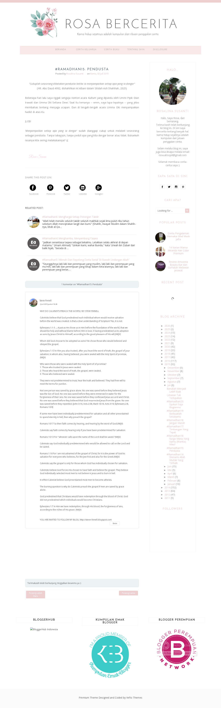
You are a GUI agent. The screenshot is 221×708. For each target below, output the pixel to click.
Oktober (172, 374)
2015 (168, 364)
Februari (172, 480)
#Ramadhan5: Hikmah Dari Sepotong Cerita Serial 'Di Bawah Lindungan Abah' (85, 259)
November (173, 371)
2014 (168, 487)
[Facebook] (162, 186)
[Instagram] (176, 186)
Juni (169, 466)
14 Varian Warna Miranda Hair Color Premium (178, 250)
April (170, 473)
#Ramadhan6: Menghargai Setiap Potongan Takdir (70, 216)
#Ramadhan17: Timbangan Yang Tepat (177, 429)
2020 (168, 346)
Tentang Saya (136, 49)
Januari (171, 484)
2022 (168, 339)
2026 (168, 325)
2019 (168, 350)
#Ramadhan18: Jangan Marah (176, 421)
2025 (168, 329)
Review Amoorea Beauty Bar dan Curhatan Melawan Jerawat (178, 266)
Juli (169, 385)
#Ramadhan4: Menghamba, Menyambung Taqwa (70, 238)
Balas (115, 523)
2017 (168, 357)
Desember (173, 367)
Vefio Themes (134, 697)
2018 (168, 353)
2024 (168, 332)
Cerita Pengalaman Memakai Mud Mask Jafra (178, 236)
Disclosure (160, 49)
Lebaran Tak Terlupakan (174, 396)
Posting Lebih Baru (35, 594)
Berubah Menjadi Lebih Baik (176, 390)
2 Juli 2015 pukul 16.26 (48, 304)
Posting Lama (128, 593)
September (173, 378)
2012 (168, 494)
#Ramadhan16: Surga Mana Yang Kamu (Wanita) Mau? (178, 440)
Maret (171, 477)
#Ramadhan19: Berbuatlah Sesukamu (175, 413)
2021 (168, 343)
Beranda (60, 49)
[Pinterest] (183, 186)
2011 (168, 498)
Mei (169, 470)
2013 (168, 491)
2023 (168, 336)
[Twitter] (169, 186)
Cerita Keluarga (86, 49)
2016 (168, 360)
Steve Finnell (45, 300)
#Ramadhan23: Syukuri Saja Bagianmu (175, 404)
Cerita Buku (111, 49)
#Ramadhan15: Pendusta (175, 449)
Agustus (172, 381)
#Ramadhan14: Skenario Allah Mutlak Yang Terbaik (176, 459)
